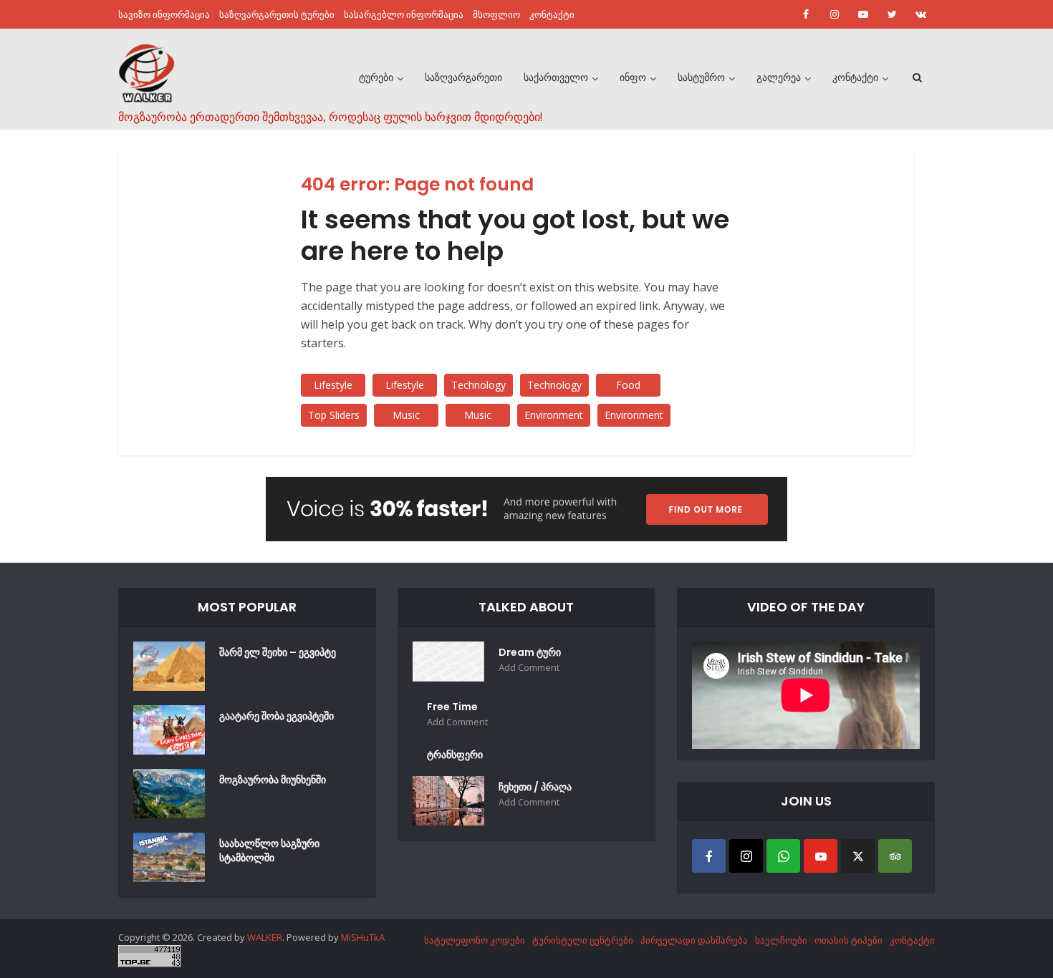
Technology (478, 385)
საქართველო (556, 77)
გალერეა (778, 77)
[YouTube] (820, 856)
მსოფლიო (496, 14)
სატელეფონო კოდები (474, 940)
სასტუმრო (701, 77)
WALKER (264, 937)
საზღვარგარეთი (463, 77)
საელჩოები (781, 940)
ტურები (376, 77)
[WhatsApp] (783, 856)
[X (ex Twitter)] (858, 856)
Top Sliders (334, 415)
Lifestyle (333, 385)
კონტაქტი (551, 14)
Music (406, 415)
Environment (553, 415)
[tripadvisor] (895, 856)
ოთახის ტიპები (848, 940)
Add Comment (529, 668)
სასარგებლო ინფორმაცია (403, 14)
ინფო (633, 77)
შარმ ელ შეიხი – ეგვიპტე (277, 652)
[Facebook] (709, 856)
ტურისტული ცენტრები (582, 940)
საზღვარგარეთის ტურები (277, 14)
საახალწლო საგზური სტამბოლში (269, 850)
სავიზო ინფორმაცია (164, 14)
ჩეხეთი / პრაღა (535, 787)
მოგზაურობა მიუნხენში (272, 780)
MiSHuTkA (363, 937)
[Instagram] (746, 856)
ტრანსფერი (455, 754)
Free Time (452, 706)
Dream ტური (530, 652)
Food (628, 385)
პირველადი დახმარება (694, 940)
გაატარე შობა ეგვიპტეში (276, 716)
